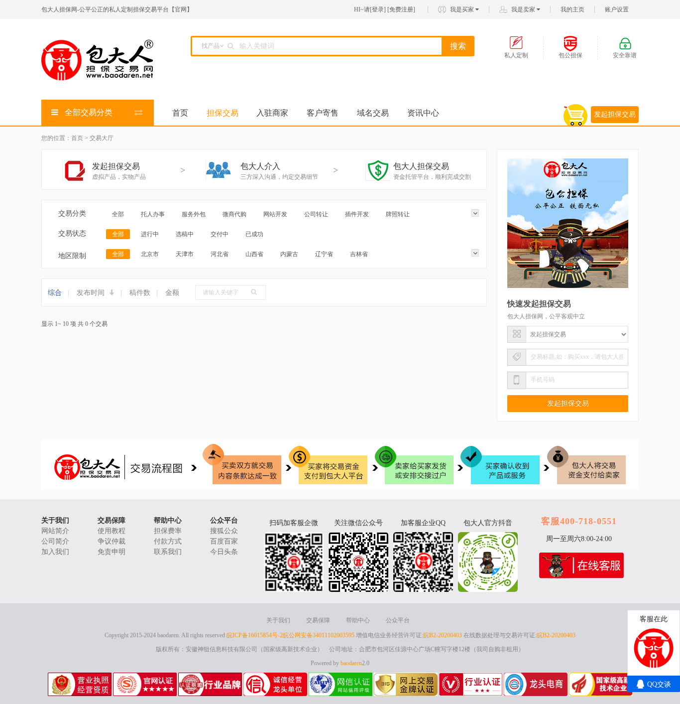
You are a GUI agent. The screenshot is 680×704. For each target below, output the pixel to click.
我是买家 (462, 9)
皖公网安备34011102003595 (318, 635)
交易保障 (111, 520)
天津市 (185, 254)
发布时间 (92, 292)
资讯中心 (423, 113)
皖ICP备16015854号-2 (255, 635)
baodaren (351, 663)
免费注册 (401, 9)
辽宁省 (324, 254)
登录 (378, 9)
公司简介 (55, 541)
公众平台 (224, 520)
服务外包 (194, 214)
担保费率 (168, 531)
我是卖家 (524, 9)
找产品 (211, 45)
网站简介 (55, 531)
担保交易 (222, 113)
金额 (172, 292)
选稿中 (185, 234)
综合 (55, 292)
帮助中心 (168, 520)
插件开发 (357, 214)
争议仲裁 (111, 541)
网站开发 (275, 214)
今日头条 (224, 552)
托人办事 (153, 214)
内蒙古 (289, 254)
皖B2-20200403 (442, 635)
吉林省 (359, 254)
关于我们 (55, 520)
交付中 (219, 234)
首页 (180, 113)
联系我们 (168, 552)
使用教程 (111, 531)
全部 (118, 214)
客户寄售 (323, 113)
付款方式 (168, 541)
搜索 (458, 46)
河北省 (219, 254)
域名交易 (373, 113)
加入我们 (55, 552)
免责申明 (111, 552)
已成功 (254, 234)
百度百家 (224, 541)
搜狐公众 (224, 531)
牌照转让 (398, 214)
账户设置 (617, 9)
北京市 (150, 254)
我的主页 (572, 9)
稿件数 (139, 292)
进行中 (150, 234)
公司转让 (316, 214)
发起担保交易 (615, 114)
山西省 (254, 254)
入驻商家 (272, 113)
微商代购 (234, 214)
